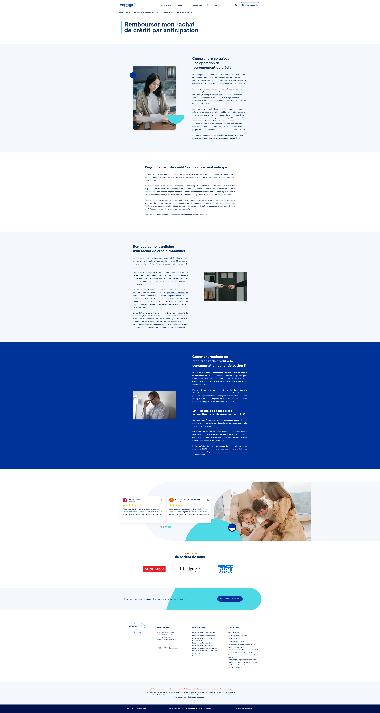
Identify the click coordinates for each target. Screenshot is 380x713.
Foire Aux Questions (235, 667)
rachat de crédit (223, 174)
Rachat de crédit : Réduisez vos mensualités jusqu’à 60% (142, 12)
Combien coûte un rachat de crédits (240, 652)
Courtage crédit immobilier (237, 665)
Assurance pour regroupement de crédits (242, 660)
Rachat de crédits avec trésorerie (203, 633)
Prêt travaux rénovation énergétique (204, 651)
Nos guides (181, 5)
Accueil (121, 12)
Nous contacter (213, 5)
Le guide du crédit (234, 638)
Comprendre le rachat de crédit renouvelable (243, 650)
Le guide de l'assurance (236, 642)
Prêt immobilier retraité (200, 656)
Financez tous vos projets (229, 599)
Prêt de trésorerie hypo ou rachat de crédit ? (243, 662)
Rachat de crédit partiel (236, 647)
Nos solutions (166, 5)
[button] (162, 527)
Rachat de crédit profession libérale (204, 648)
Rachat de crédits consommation (203, 636)
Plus (152, 519)
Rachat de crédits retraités (201, 643)
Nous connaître (197, 5)
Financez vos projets (250, 5)
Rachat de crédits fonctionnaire (203, 645)
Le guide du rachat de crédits (238, 635)
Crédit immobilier (198, 653)
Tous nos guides (233, 633)
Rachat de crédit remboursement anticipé (242, 645)
